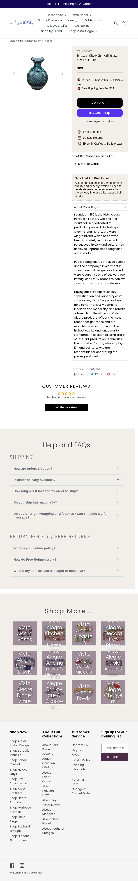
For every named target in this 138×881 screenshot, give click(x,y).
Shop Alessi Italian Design (19, 743)
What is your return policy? (66, 548)
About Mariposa (48, 812)
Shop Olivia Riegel (17, 819)
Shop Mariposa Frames (20, 809)
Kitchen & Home (34, 40)
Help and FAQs (78, 752)
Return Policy (81, 760)
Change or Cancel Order (81, 791)
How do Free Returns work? (66, 559)
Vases (48, 40)
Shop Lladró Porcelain (18, 800)
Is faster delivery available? (66, 480)
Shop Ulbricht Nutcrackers (19, 838)
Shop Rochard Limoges (20, 828)
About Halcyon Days (48, 790)
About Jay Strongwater (51, 802)
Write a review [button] (66, 407)
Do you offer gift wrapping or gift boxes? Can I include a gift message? (66, 515)
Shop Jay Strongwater (19, 781)
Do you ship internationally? (66, 502)
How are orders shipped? (66, 468)
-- (73, 774)
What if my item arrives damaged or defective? (66, 570)
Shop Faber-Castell (19, 762)
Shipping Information (80, 767)
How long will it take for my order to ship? (66, 491)
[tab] (100, 206)
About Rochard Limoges (53, 831)
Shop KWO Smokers (17, 790)
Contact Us (80, 745)
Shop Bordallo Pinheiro (19, 753)
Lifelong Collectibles (31, 872)
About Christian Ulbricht (48, 763)
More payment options (100, 121)
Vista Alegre (16, 40)
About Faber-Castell (47, 777)
